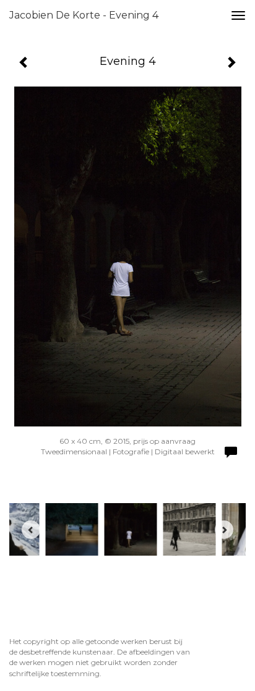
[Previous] (31, 529)
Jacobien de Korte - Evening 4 (83, 15)
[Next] (224, 529)
